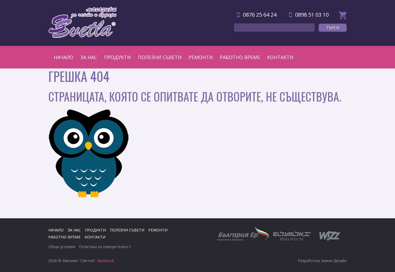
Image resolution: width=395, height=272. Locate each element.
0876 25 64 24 (259, 14)
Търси (332, 27)
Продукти (117, 57)
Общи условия (61, 246)
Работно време (240, 57)
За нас (88, 57)
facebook (106, 260)
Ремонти (201, 57)
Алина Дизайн (334, 260)
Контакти (280, 57)
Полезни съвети (160, 57)
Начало (63, 57)
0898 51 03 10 (312, 14)
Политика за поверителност (105, 246)
